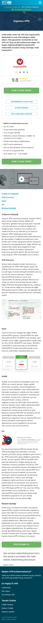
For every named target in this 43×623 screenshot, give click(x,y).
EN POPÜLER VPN (8, 595)
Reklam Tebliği (7, 608)
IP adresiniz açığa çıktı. (23, 9)
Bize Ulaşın (6, 591)
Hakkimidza (6, 587)
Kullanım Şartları (8, 612)
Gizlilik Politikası (7, 604)
